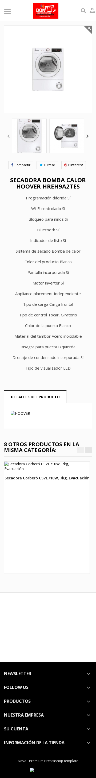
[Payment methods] (48, 769)
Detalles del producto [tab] (35, 396)
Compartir (22, 164)
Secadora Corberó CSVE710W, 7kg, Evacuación (47, 477)
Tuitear (49, 164)
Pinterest (75, 164)
